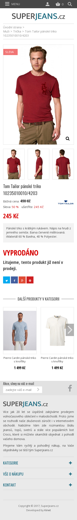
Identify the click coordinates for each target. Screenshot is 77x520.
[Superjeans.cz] (38, 16)
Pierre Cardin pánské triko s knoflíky (19, 359)
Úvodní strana (12, 27)
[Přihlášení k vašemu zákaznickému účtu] (48, 4)
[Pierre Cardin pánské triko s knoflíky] (20, 330)
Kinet (47, 510)
